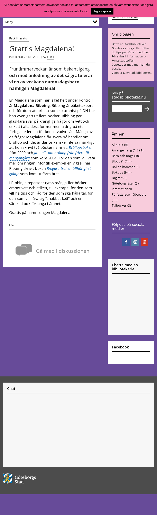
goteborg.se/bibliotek (125, 17)
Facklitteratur (19, 38)
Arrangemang (122, 150)
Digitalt (117, 178)
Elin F (50, 57)
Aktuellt (117, 145)
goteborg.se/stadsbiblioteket (131, 73)
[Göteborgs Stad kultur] (78, 478)
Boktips (117, 172)
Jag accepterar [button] (102, 11)
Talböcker (119, 205)
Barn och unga (122, 156)
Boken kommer (123, 167)
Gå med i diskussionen (62, 250)
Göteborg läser (123, 183)
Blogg (116, 161)
